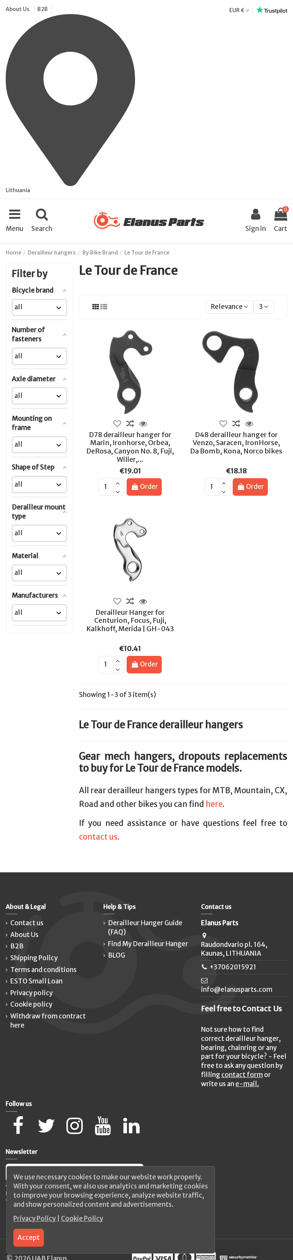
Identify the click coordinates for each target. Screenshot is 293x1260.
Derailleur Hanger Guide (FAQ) (145, 927)
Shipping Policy (34, 958)
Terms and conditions (43, 970)
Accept (29, 1237)
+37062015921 (232, 967)
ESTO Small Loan (36, 981)
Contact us (26, 923)
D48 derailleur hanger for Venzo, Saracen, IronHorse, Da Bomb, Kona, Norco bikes (236, 442)
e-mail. (247, 1084)
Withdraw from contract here (48, 1020)
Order (149, 486)
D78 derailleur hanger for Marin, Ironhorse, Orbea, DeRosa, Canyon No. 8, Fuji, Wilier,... (130, 447)
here (214, 804)
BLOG (116, 955)
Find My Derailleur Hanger (148, 944)
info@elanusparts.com (236, 989)
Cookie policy (31, 1004)
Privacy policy (31, 993)
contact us (98, 837)
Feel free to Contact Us (241, 1008)
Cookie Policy (82, 1218)
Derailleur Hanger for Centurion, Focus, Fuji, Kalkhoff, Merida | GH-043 (130, 620)
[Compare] (130, 423)
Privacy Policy (35, 1218)
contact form (242, 1075)
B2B (42, 9)
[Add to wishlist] (117, 423)
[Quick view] (143, 423)
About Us (18, 9)
